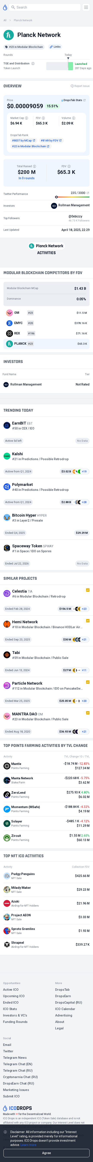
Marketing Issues (16, 1090)
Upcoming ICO (14, 996)
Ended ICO (11, 1002)
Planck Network (23, 20)
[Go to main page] (5, 7)
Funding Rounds (15, 1022)
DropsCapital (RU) (68, 1002)
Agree (46, 1153)
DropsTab (62, 990)
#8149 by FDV (49, 140)
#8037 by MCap (22, 140)
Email (7, 1045)
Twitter (8, 1051)
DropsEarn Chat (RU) (18, 1083)
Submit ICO (11, 1096)
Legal (59, 1028)
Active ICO (11, 990)
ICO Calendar (65, 1009)
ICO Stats (10, 1009)
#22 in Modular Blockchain (29, 146)
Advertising (63, 1015)
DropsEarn (63, 996)
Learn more (28, 1145)
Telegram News (14, 1058)
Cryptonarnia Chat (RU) (20, 1077)
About (59, 1022)
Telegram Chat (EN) (17, 1064)
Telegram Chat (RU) (18, 1070)
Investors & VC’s (15, 1015)
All (4, 20)
